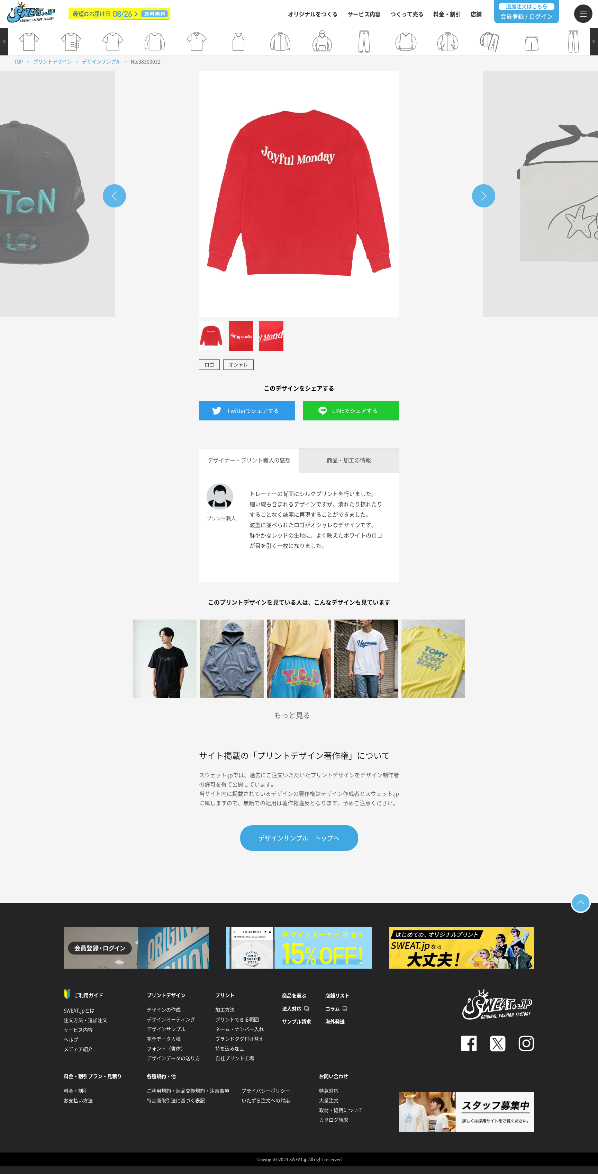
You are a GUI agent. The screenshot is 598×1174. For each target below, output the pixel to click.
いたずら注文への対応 (266, 1100)
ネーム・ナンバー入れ (239, 1029)
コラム (332, 1008)
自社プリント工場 (234, 1058)
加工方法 (225, 1009)
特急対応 (328, 1090)
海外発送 (335, 1021)
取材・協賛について (341, 1110)
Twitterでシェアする (253, 410)
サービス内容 (364, 14)
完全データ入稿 (164, 1039)
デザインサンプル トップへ (299, 838)
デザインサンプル (101, 61)
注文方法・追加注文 (85, 1020)
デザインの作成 (164, 1009)
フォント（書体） (166, 1048)
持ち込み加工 (229, 1048)
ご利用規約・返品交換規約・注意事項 (188, 1090)
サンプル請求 (296, 1021)
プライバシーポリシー (266, 1090)
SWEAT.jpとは (79, 1010)
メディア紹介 (78, 1049)
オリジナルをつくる (313, 14)
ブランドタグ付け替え (239, 1039)
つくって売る (407, 14)
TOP (18, 61)
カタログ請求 (333, 1120)
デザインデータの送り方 (173, 1058)
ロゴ (209, 364)
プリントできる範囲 (237, 1019)
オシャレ (238, 364)
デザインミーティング (171, 1019)
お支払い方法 (78, 1100)
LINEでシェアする (355, 410)
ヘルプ (71, 1039)
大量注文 (328, 1100)
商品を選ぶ (294, 995)
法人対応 (291, 1008)
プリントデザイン (52, 61)
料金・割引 (447, 14)
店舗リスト (337, 995)
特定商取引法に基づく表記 (176, 1100)
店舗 (476, 14)
